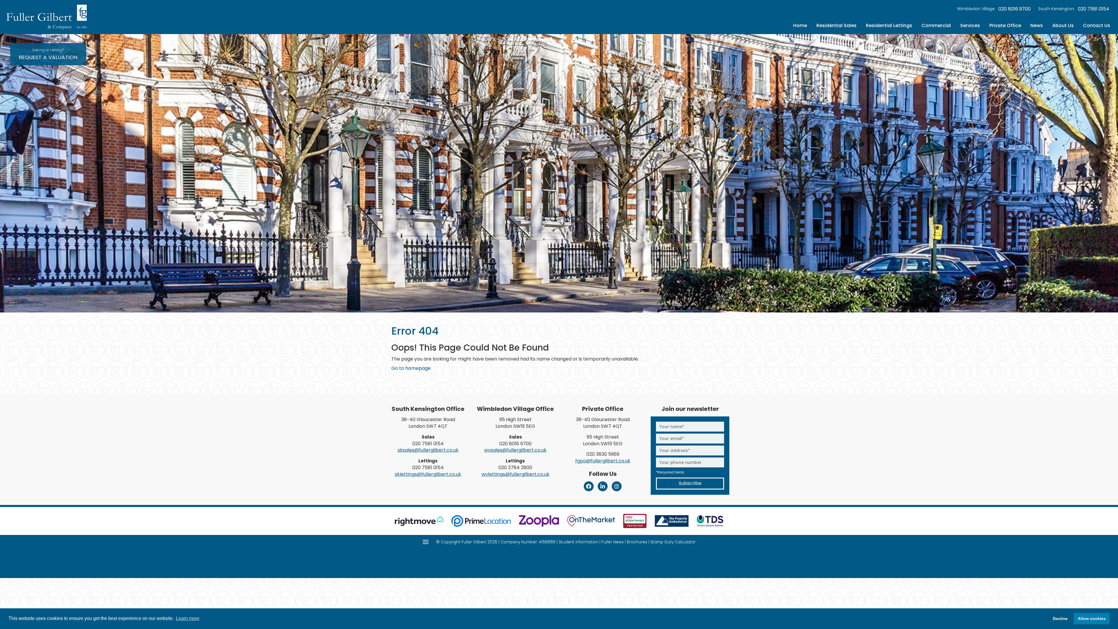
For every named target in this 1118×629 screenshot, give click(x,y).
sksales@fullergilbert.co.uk (428, 450)
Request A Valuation (48, 54)
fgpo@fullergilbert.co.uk (602, 460)
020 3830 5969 (602, 454)
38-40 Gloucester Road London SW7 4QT (428, 423)
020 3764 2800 (515, 467)
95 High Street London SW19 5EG (515, 423)
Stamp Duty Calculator (673, 542)
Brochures (637, 542)
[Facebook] (589, 486)
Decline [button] (1060, 618)
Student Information (578, 542)
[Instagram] (617, 486)
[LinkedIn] (603, 486)
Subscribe (690, 483)
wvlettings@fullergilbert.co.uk (515, 474)
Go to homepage (411, 368)
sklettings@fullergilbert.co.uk (428, 474)
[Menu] (426, 542)
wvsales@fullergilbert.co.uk (515, 450)
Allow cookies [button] (1092, 618)
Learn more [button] (187, 618)
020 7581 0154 (1093, 9)
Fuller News (613, 542)
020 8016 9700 (1014, 9)
